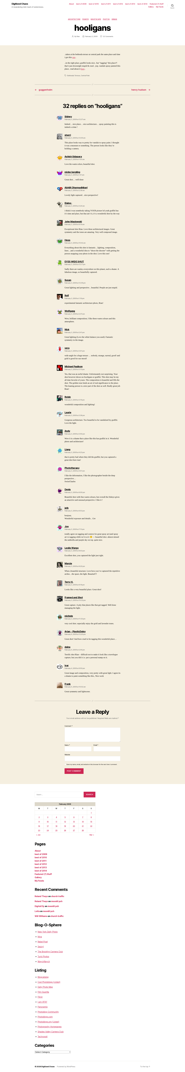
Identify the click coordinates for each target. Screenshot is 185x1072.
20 (74, 826)
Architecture (74, 19)
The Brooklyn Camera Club (50, 951)
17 (48, 826)
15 (91, 822)
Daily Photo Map (45, 987)
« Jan (38, 835)
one (73, 57)
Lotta (37, 911)
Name (67, 745)
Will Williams (41, 916)
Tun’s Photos (43, 956)
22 (91, 826)
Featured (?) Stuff (157, 4)
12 (65, 822)
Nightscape (96, 19)
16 (39, 826)
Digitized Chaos (20, 4)
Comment (69, 726)
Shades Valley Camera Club (50, 1031)
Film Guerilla (43, 992)
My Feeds (160, 7)
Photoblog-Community (48, 1012)
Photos (106, 19)
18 (56, 826)
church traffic (57, 896)
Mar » (92, 835)
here (82, 69)
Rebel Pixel (43, 941)
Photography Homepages (49, 1026)
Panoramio (43, 1007)
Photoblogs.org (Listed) (48, 1022)
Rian (78, 36)
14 (83, 822)
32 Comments (108, 36)
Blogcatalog (43, 977)
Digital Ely (39, 906)
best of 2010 (94, 4)
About (71, 4)
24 (48, 830)
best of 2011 (106, 4)
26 (65, 830)
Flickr (40, 997)
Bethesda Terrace (73, 76)
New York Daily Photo (48, 932)
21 (83, 826)
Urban (114, 19)
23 (39, 830)
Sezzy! (41, 946)
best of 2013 (130, 4)
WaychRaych (44, 961)
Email (95, 745)
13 (74, 822)
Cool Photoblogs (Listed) (49, 982)
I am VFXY (42, 1002)
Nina (40, 936)
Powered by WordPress (66, 1067)
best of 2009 (81, 4)
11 (56, 822)
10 (48, 822)
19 (65, 826)
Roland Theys (41, 896)
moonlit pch (56, 901)
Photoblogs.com (45, 1017)
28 (83, 830)
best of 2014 (142, 4)
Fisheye (85, 19)
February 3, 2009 (91, 36)
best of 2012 (118, 4)
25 (56, 830)
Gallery (151, 7)
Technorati (42, 1036)
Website (67, 755)
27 (74, 830)
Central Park (85, 76)
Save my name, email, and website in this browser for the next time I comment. (91, 764)
